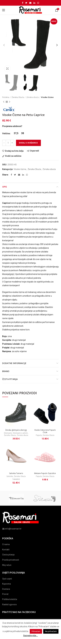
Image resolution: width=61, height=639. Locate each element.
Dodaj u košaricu (28, 143)
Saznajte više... (30, 635)
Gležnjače (8, 433)
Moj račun (6, 565)
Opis (4, 186)
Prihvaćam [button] (36, 631)
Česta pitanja (10, 379)
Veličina (6, 133)
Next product (9, 101)
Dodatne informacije (14, 363)
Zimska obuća (32, 97)
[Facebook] (22, 3)
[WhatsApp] (38, 3)
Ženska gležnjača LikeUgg (16, 430)
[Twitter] (26, 3)
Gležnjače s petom (20, 433)
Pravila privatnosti (10, 560)
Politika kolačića (9, 599)
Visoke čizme (47, 97)
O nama (6, 544)
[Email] (30, 3)
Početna (5, 97)
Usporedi (34, 151)
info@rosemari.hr (13, 529)
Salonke (10, 476)
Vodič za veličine (13, 156)
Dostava (6, 589)
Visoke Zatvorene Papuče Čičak (45, 431)
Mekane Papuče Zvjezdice (45, 473)
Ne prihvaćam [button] (51, 631)
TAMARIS (16, 479)
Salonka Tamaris (16, 473)
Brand (5, 371)
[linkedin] (34, 3)
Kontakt (5, 549)
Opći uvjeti (7, 579)
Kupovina (6, 584)
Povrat (5, 594)
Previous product (3, 101)
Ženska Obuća (18, 97)
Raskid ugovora (9, 604)
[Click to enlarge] (7, 69)
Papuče (39, 435)
